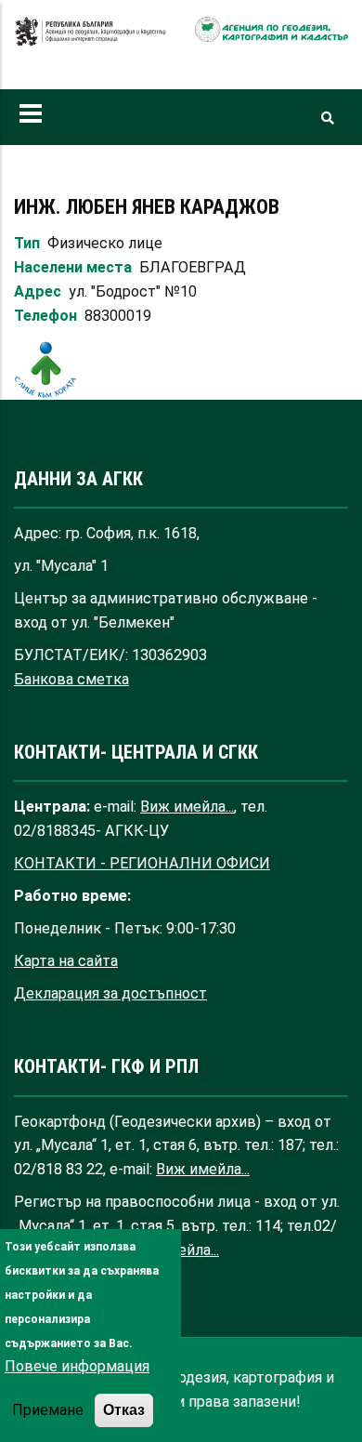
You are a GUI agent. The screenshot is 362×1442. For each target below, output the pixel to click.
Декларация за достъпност (110, 993)
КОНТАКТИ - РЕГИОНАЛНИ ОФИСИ (142, 863)
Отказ (124, 1409)
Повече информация (77, 1366)
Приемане (48, 1410)
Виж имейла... (187, 806)
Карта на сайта (66, 961)
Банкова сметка (71, 679)
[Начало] (90, 41)
